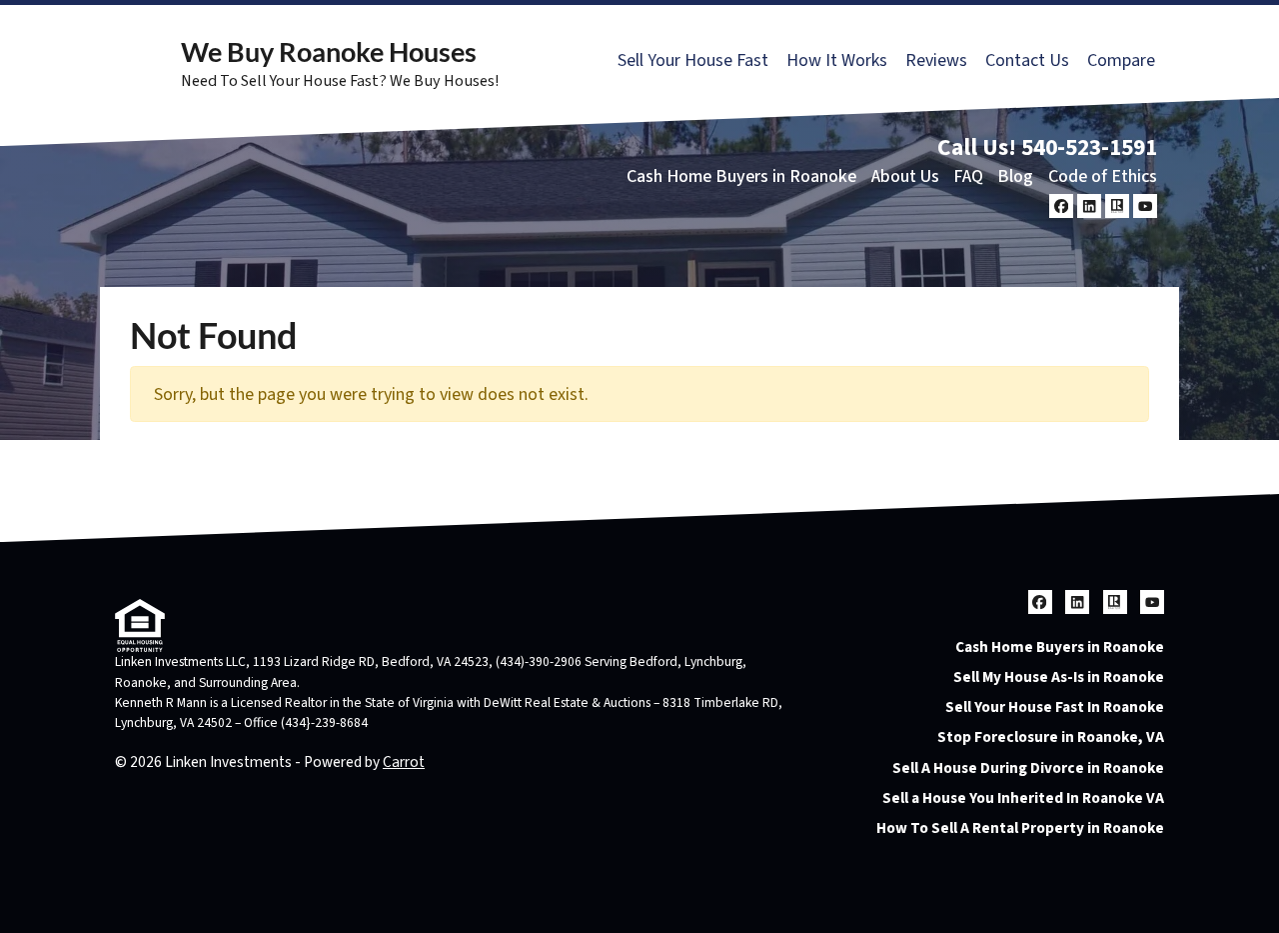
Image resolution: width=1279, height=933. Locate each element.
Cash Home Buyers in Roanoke (741, 176)
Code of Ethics (1102, 176)
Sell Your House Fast (693, 60)
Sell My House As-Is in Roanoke (1058, 677)
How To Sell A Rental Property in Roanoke (1020, 828)
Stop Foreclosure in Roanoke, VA (1050, 737)
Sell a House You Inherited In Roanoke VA (1023, 798)
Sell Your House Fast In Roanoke (1054, 707)
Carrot (404, 762)
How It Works (836, 60)
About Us (905, 176)
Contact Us (1027, 60)
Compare (1121, 60)
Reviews (936, 60)
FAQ (968, 176)
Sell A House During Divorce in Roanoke (1028, 768)
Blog (1015, 176)
